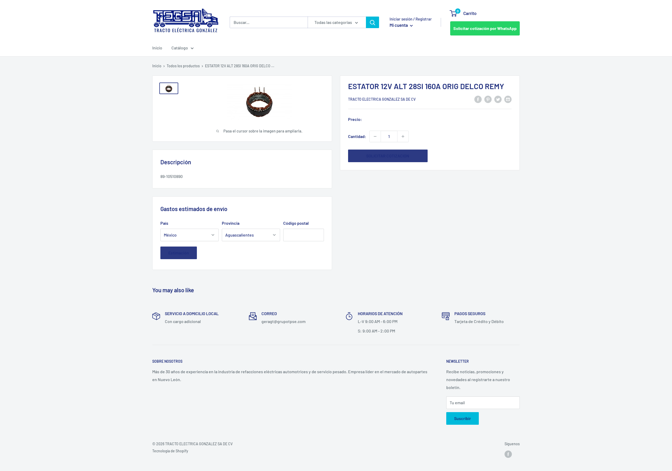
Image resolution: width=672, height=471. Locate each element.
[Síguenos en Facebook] (508, 454)
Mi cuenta (399, 25)
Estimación (178, 252)
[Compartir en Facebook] (478, 99)
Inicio (157, 47)
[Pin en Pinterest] (488, 99)
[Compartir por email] (508, 99)
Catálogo (179, 47)
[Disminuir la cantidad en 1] (375, 136)
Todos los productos (183, 66)
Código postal (296, 223)
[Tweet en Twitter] (498, 99)
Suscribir (462, 418)
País (164, 223)
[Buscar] (372, 22)
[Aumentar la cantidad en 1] (402, 136)
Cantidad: (357, 136)
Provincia (230, 223)
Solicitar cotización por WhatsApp (485, 28)
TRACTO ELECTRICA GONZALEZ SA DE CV (382, 99)
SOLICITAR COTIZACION (387, 155)
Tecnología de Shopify (170, 451)
